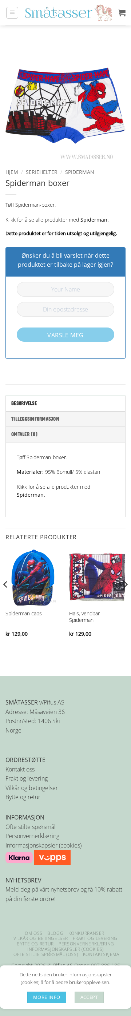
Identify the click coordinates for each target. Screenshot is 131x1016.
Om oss (34, 933)
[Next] (125, 599)
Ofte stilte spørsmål (30, 827)
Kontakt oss (20, 769)
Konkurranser (86, 933)
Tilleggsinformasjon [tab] (35, 419)
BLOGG (55, 933)
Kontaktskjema (101, 954)
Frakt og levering (26, 778)
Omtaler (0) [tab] (24, 434)
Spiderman (79, 171)
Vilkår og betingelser (31, 788)
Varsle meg (65, 335)
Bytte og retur (22, 797)
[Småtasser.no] (68, 12)
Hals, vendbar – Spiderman (86, 616)
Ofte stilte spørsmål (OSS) (45, 954)
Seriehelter (41, 171)
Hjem (11, 171)
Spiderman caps (23, 613)
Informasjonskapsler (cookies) (43, 845)
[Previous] (5, 599)
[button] (12, 13)
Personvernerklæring (32, 836)
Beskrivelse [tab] (24, 403)
